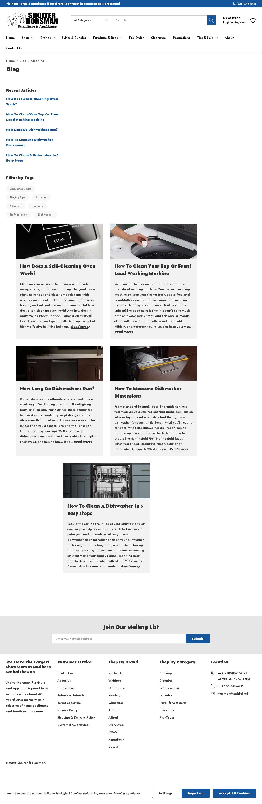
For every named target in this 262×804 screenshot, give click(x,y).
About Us (64, 680)
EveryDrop (116, 725)
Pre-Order (167, 717)
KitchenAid (116, 673)
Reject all (195, 793)
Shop (25, 37)
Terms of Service (69, 702)
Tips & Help (205, 37)
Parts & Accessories (174, 702)
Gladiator (115, 702)
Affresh (113, 717)
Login (227, 22)
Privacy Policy (67, 710)
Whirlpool (115, 680)
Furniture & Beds (105, 37)
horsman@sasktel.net (232, 693)
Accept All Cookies (234, 793)
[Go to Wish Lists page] (253, 20)
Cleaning (15, 206)
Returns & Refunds (70, 695)
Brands (45, 37)
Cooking (37, 206)
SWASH (113, 732)
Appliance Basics (20, 188)
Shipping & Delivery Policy (76, 717)
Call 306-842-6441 (230, 686)
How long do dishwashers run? (32, 130)
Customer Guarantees (73, 725)
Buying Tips (17, 197)
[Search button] (211, 20)
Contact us (65, 673)
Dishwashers (45, 214)
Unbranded (116, 688)
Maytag (114, 695)
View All (114, 747)
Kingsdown (116, 739)
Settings (165, 793)
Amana (114, 710)
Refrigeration (18, 214)
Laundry (41, 197)
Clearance (167, 710)
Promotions (65, 688)
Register (240, 22)
